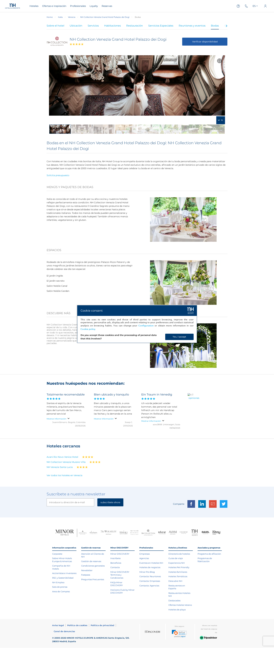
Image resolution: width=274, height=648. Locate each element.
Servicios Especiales (160, 25)
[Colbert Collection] (184, 533)
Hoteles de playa (177, 609)
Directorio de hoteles (179, 554)
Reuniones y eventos (192, 25)
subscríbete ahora (110, 502)
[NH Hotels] (195, 533)
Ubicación (76, 25)
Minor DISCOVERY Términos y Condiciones (119, 575)
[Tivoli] (123, 533)
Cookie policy (88, 329)
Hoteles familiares (177, 572)
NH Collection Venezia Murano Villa (66, 462)
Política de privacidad (102, 625)
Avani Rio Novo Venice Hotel (62, 457)
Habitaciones (112, 25)
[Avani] (173, 533)
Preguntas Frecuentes (92, 579)
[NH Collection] (148, 533)
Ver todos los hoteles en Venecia (64, 475)
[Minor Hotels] (64, 533)
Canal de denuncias (64, 631)
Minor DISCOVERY (119, 554)
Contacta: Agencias (149, 585)
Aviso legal (58, 625)
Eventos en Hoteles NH (151, 563)
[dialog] (137, 324)
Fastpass (85, 575)
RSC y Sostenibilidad (62, 578)
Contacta (115, 567)
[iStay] (216, 533)
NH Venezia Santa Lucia (60, 467)
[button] (179, 634)
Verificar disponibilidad (205, 41)
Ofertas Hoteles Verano (180, 605)
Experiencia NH (176, 563)
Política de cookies (77, 625)
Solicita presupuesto (58, 175)
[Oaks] (205, 533)
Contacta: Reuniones (150, 576)
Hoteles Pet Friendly (178, 567)
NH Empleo (58, 582)
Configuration (146, 326)
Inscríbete (115, 558)
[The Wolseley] (108, 532)
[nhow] (162, 533)
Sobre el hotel (55, 25)
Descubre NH (175, 581)
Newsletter (86, 570)
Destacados (174, 600)
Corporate (57, 554)
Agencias (144, 558)
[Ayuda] (238, 6)
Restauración (134, 25)
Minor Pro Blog (147, 572)
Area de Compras (61, 591)
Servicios (93, 25)
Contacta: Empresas (149, 581)
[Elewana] (94, 532)
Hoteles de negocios (149, 567)
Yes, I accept (179, 337)
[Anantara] (83, 533)
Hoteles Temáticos (177, 576)
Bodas (215, 25)
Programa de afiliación (209, 554)
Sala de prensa (59, 587)
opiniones (194, 398)
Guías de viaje (175, 558)
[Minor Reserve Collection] (134, 533)
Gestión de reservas (91, 561)
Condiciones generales (93, 565)
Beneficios (115, 563)
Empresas (144, 554)
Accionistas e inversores (64, 573)
